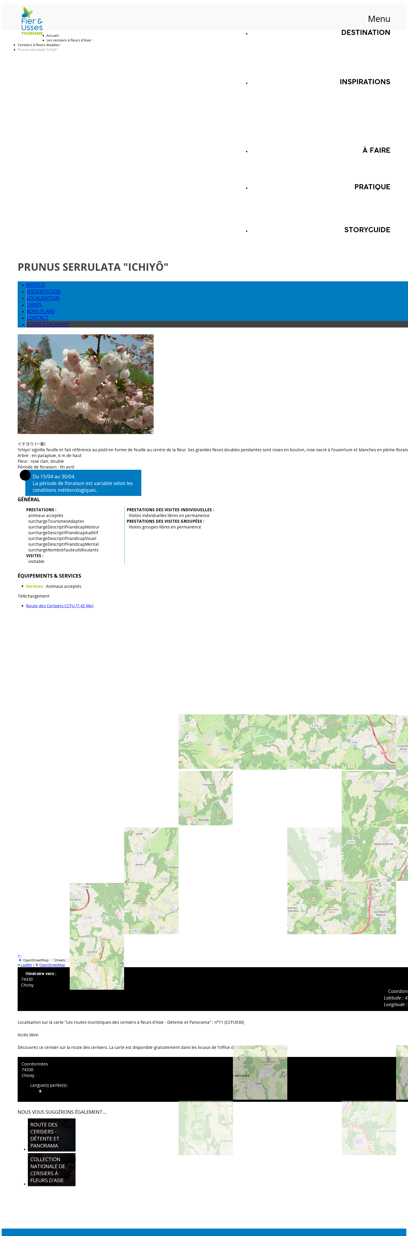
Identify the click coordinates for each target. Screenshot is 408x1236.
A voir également (48, 324)
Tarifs (34, 304)
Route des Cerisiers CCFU (59, 606)
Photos (35, 284)
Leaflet (26, 965)
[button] (19, 955)
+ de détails (49, 1145)
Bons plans (40, 311)
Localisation (42, 298)
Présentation (43, 291)
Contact (37, 317)
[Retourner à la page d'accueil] (32, 21)
